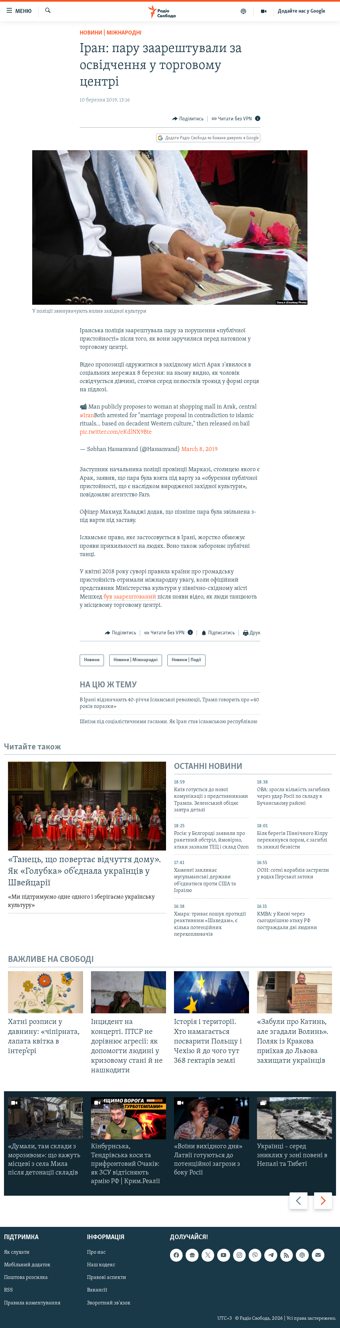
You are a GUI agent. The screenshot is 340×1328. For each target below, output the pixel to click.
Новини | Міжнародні (110, 33)
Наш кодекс (101, 1265)
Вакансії (97, 1290)
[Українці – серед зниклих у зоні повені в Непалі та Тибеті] (294, 1118)
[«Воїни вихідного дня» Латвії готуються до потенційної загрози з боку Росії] (211, 1118)
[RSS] (286, 1255)
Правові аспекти (106, 1278)
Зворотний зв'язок (108, 1303)
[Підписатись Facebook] (176, 1255)
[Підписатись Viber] (255, 1255)
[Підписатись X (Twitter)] (208, 1255)
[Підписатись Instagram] (239, 1255)
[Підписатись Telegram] (270, 1255)
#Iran (87, 416)
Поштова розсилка (26, 1278)
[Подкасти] (243, 11)
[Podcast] (302, 1255)
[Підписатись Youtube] (223, 1255)
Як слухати (17, 1252)
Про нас (96, 1252)
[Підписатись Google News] (192, 1255)
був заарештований (130, 597)
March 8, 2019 (199, 450)
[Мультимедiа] (264, 11)
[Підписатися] (318, 1255)
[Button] (188, 119)
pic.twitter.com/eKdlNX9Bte (116, 432)
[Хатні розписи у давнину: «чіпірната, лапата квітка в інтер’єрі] (45, 992)
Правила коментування (32, 1303)
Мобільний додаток (27, 1265)
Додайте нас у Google (301, 11)
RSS (8, 1290)
